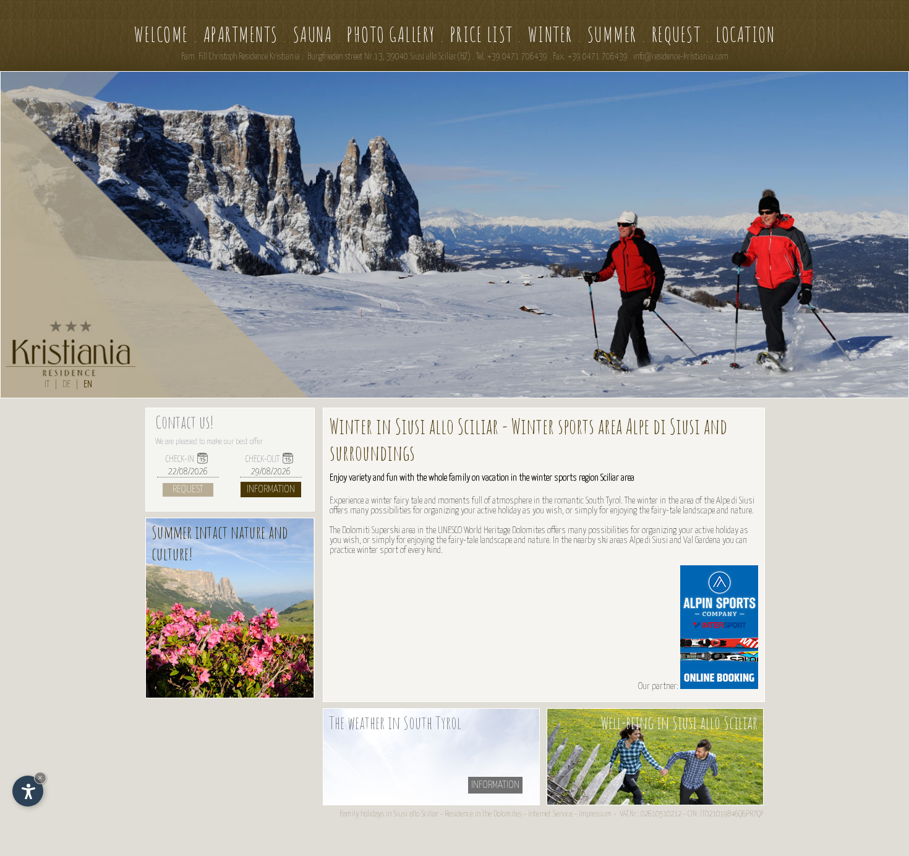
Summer (612, 34)
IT (47, 384)
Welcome (161, 34)
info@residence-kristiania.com (680, 57)
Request (676, 34)
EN (87, 384)
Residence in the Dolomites (483, 814)
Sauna (313, 34)
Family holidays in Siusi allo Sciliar (388, 814)
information (495, 785)
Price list (481, 34)
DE (66, 384)
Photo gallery (391, 34)
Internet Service (550, 814)
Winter (550, 34)
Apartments (240, 34)
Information (271, 489)
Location (745, 34)
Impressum (595, 814)
